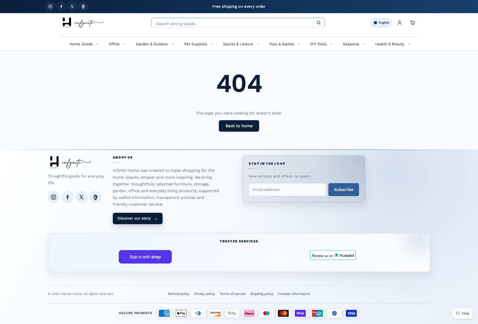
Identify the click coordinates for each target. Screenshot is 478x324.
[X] (72, 6)
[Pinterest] (83, 6)
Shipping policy (262, 294)
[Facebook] (61, 6)
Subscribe (343, 189)
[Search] (318, 23)
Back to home (239, 125)
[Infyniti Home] (82, 22)
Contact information (294, 294)
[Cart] (412, 22)
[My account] (399, 22)
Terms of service (233, 294)
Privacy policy (204, 294)
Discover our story (138, 218)
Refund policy (178, 294)
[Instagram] (50, 6)
